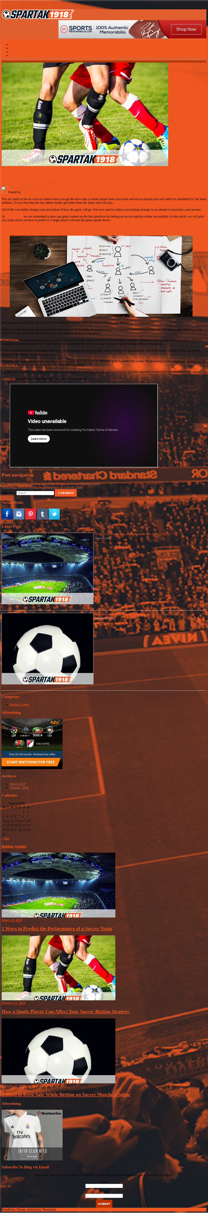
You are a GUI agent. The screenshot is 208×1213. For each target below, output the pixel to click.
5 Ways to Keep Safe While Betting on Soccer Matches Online (51, 483)
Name (104, 1182)
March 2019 (17, 784)
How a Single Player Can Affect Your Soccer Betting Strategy (65, 1011)
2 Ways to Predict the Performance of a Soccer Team (42, 487)
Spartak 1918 (30, 192)
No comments (35, 168)
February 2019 (19, 787)
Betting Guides (54, 168)
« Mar (5, 838)
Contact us (8, 378)
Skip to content (11, 3)
